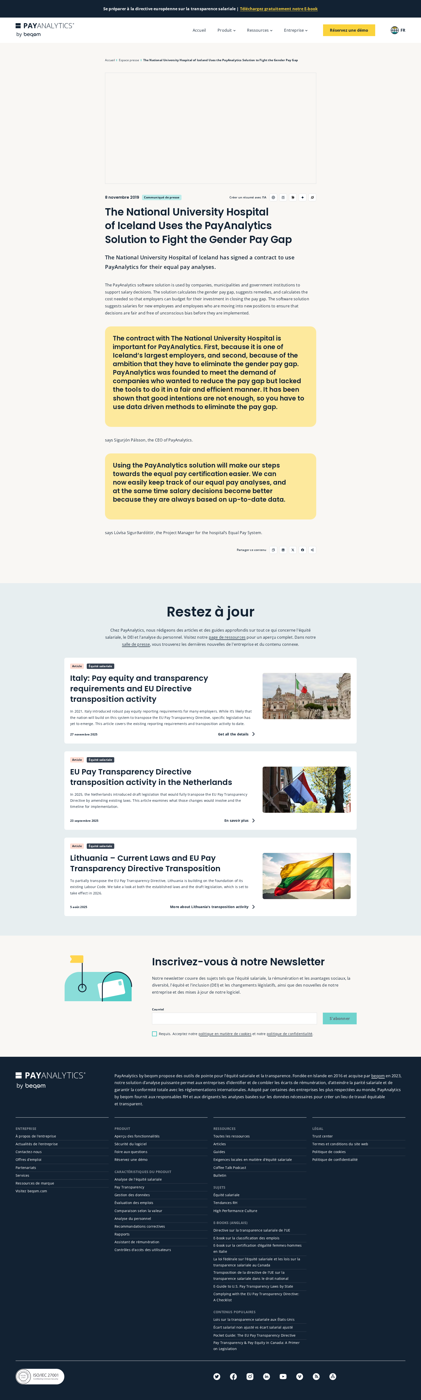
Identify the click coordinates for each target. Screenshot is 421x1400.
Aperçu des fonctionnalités (137, 1136)
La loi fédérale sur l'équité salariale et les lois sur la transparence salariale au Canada (256, 1262)
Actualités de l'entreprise (37, 1144)
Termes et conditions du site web (340, 1144)
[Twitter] (216, 1376)
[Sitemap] (332, 1376)
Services (22, 1175)
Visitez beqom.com (31, 1191)
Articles (219, 1144)
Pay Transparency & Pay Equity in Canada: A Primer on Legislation (256, 1345)
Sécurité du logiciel (131, 1144)
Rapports (122, 1234)
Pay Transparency (129, 1187)
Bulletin (220, 1175)
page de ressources (227, 637)
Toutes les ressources (231, 1136)
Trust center (322, 1136)
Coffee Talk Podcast (229, 1167)
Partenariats (26, 1167)
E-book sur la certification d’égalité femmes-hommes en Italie (257, 1248)
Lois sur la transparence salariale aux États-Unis (254, 1319)
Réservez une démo (131, 1159)
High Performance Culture (235, 1210)
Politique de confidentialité (335, 1159)
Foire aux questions (131, 1151)
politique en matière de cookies (225, 1033)
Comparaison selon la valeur (138, 1210)
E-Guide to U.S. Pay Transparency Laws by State (253, 1286)
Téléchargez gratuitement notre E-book (279, 8)
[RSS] (316, 1376)
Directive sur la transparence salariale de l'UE (251, 1230)
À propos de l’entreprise (36, 1136)
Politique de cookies (329, 1151)
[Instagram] (250, 1376)
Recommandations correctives (140, 1226)
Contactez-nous (29, 1151)
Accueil (199, 30)
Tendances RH (225, 1202)
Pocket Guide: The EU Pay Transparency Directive (254, 1335)
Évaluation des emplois (134, 1202)
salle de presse (136, 644)
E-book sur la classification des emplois (246, 1238)
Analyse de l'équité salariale (138, 1179)
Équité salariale (226, 1195)
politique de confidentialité (290, 1033)
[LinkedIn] (266, 1376)
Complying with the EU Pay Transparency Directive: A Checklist (256, 1297)
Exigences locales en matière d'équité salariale (252, 1159)
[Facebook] (233, 1376)
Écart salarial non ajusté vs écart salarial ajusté (253, 1327)
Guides (219, 1151)
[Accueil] (45, 30)
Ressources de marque (35, 1183)
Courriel (158, 1009)
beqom (378, 1075)
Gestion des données (132, 1195)
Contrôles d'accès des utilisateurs (143, 1249)
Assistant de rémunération (137, 1242)
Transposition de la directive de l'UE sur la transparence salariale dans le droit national (250, 1275)
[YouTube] (283, 1376)
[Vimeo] (299, 1376)
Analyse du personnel (133, 1218)
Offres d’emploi (28, 1159)
